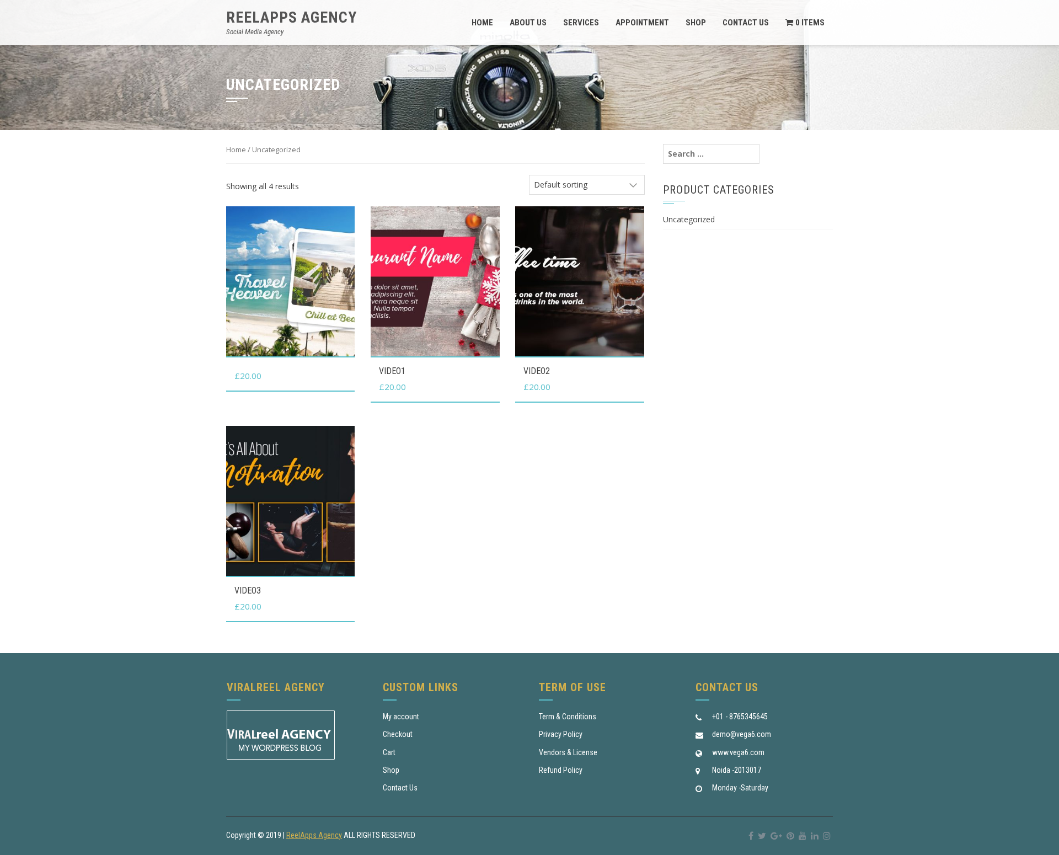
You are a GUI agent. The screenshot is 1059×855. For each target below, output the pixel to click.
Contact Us (746, 23)
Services (581, 23)
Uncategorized (689, 219)
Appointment (642, 23)
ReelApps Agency (291, 17)
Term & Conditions (567, 716)
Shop (696, 23)
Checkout (398, 734)
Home (482, 23)
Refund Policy (560, 770)
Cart (389, 752)
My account (401, 716)
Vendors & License (568, 752)
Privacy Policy (560, 734)
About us (528, 23)
